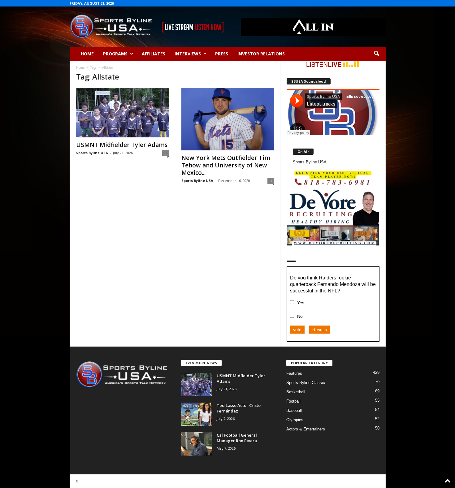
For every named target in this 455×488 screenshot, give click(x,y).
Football (293, 401)
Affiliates (153, 54)
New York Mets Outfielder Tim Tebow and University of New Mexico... (225, 165)
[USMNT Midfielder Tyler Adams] (122, 112)
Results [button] (319, 329)
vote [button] (297, 329)
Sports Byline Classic (305, 382)
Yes (300, 302)
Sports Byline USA (92, 152)
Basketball (295, 392)
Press (221, 54)
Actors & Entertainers (305, 429)
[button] (376, 54)
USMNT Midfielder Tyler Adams (121, 145)
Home (87, 54)
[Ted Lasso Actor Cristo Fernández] (196, 414)
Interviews (188, 54)
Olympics (294, 419)
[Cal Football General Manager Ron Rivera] (196, 444)
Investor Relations (261, 54)
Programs (115, 54)
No (300, 316)
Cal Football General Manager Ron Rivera (237, 437)
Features (294, 373)
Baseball (294, 410)
